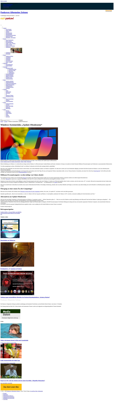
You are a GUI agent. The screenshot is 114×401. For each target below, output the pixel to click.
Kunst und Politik (9, 106)
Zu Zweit (8, 116)
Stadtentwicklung (9, 56)
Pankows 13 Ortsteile (10, 46)
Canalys (55, 182)
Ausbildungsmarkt (9, 87)
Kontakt (5, 393)
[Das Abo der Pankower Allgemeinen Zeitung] (11, 390)
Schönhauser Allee (12, 69)
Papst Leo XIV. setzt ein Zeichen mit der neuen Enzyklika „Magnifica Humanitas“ (23, 380)
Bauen (4, 55)
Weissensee (10, 71)
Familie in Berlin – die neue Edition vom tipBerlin (11, 212)
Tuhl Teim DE (97, 171)
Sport (7, 114)
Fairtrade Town (9, 77)
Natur (7, 90)
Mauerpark (8, 108)
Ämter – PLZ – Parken (10, 43)
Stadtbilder (8, 52)
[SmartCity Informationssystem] (108, 11)
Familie (7, 115)
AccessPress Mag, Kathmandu (36, 391)
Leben (4, 109)
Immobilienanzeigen (10, 84)
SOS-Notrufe (8, 29)
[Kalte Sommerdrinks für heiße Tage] (11, 357)
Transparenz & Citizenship (8, 397)
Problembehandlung (22, 172)
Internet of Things (9, 95)
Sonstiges (8, 88)
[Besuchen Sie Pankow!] (7, 19)
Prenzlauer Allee (11, 70)
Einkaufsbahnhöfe (9, 74)
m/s (1, 161)
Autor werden (6, 6)
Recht (4, 97)
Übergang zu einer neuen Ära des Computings (30, 191)
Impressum (5, 394)
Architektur (8, 57)
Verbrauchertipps (9, 78)
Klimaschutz (8, 91)
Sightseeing (8, 47)
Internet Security (9, 36)
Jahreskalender (9, 34)
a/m (1, 363)
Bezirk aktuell (9, 41)
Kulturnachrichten (9, 103)
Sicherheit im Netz (10, 96)
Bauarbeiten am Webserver (8, 240)
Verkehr (7, 31)
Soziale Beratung (9, 101)
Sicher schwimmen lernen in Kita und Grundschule (14, 340)
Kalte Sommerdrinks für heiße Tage (10, 360)
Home (2, 121)
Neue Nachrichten (9, 40)
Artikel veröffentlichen (8, 4)
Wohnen (7, 100)
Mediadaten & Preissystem (8, 398)
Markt (4, 80)
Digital (22, 161)
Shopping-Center (9, 68)
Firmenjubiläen (9, 65)
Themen (5, 89)
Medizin (7, 110)
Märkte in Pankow (10, 76)
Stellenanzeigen (9, 85)
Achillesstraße (11, 72)
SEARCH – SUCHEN (11, 37)
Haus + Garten (9, 62)
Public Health (8, 113)
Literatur (7, 104)
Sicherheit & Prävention (11, 35)
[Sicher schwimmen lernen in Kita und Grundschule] (11, 337)
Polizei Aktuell (9, 44)
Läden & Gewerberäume (11, 83)
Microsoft (8, 178)
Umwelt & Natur (9, 61)
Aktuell (4, 28)
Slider (25, 161)
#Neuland (8, 93)
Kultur (4, 102)
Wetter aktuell (9, 30)
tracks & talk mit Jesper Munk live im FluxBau (10, 213)
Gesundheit (8, 112)
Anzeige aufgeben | (7, 5)
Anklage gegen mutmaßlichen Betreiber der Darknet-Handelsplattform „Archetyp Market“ (25, 297)
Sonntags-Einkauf (9, 75)
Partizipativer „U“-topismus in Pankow (11, 268)
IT (6, 94)
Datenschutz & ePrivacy (8, 395)
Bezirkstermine (9, 32)
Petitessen (8, 107)
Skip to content (4, 1)
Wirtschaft (5, 63)
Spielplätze (8, 59)
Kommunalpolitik (9, 42)
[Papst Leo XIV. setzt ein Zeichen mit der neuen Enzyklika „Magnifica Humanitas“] (11, 378)
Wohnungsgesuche (10, 82)
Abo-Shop (5, 399)
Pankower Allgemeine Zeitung (14, 12)
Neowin (24, 177)
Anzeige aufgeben (9, 81)
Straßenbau (8, 58)
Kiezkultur (8, 53)
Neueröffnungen (9, 64)
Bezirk (4, 38)
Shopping (5, 66)
